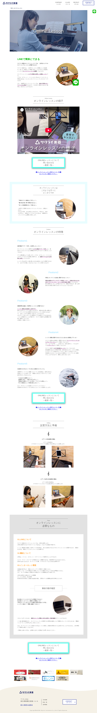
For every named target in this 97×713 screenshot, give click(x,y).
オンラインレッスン (18, 8)
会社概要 (45, 699)
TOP (12, 8)
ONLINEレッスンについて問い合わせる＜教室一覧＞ (48, 162)
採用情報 (45, 704)
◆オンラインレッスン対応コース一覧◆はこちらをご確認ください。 (48, 173)
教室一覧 (45, 702)
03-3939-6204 (27, 705)
